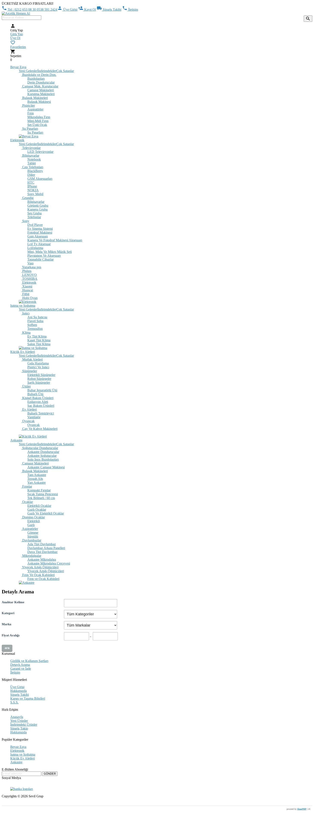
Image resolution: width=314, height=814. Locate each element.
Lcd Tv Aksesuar (39, 244)
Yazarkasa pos (31, 267)
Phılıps (26, 271)
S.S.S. (14, 702)
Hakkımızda (18, 691)
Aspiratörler (35, 109)
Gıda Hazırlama (38, 363)
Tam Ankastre (36, 475)
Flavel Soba (35, 321)
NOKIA (33, 190)
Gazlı (31, 525)
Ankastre (16, 440)
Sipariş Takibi (109, 9)
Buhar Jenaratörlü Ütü (42, 390)
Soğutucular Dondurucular (39, 448)
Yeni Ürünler (19, 721)
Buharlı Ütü (35, 394)
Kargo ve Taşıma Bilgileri (27, 698)
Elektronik (17, 140)
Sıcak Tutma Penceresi (42, 494)
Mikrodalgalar (31, 555)
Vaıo (30, 263)
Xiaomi (26, 286)
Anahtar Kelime (13, 602)
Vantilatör (33, 417)
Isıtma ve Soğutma (22, 305)
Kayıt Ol (87, 9)
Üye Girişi (67, 9)
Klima (26, 332)
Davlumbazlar (31, 540)
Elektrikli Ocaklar (39, 505)
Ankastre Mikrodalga (41, 559)
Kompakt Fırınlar (39, 490)
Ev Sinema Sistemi (40, 228)
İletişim (130, 9)
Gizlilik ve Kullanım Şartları (29, 661)
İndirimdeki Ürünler (23, 724)
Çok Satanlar (65, 71)
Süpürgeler (29, 371)
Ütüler (26, 386)
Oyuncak (28, 421)
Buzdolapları (36, 78)
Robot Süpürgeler (39, 378)
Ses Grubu (34, 213)
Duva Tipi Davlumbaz (42, 552)
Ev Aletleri (29, 409)
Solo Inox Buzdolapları (43, 459)
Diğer (31, 175)
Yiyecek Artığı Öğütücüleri (40, 567)
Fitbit (25, 294)
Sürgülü (32, 536)
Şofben (32, 325)
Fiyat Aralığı (10, 635)
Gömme (32, 532)
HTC (30, 182)
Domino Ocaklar (33, 517)
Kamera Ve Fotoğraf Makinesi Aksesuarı (54, 240)
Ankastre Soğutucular (42, 455)
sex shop (7, 803)
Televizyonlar (31, 148)
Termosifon (35, 328)
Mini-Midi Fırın (37, 121)
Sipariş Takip (19, 728)
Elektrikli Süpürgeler (41, 375)
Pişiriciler (28, 105)
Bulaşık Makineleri (34, 98)
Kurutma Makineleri (41, 94)
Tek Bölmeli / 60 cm (41, 498)
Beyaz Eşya (18, 67)
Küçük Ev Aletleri (22, 352)
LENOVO (29, 275)
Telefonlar (34, 217)
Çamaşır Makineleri (40, 90)
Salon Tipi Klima (38, 344)
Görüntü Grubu (37, 205)
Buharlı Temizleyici (40, 413)
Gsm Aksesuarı (37, 236)
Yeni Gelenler (28, 71)
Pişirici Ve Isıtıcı (38, 367)
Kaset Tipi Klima (38, 340)
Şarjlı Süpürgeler (38, 382)
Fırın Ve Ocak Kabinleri (38, 575)
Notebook (34, 159)
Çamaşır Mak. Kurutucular (39, 86)
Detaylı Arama (20, 665)
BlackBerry (35, 171)
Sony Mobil (35, 194)
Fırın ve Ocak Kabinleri (43, 579)
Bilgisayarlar (30, 155)
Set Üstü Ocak (37, 125)
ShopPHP (301, 809)
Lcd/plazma (35, 248)
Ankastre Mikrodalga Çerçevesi (48, 563)
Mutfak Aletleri (32, 359)
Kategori (8, 613)
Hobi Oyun (29, 298)
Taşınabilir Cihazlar (40, 259)
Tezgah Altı (35, 479)
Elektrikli (33, 521)
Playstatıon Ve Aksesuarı (44, 255)
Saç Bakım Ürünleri (40, 405)
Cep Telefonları (32, 167)
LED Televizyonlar (40, 151)
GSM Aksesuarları (39, 178)
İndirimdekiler (46, 71)
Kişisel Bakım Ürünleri (37, 398)
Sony (25, 221)
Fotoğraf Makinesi (39, 232)
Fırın (30, 113)
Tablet (31, 163)
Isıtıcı (25, 313)
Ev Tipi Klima (37, 336)
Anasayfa (16, 717)
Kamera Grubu (37, 209)
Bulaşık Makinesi (39, 101)
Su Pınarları (29, 128)
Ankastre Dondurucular (43, 452)
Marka (6, 624)
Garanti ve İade (20, 668)
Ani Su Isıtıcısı (37, 317)
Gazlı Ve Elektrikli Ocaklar (45, 513)
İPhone (32, 186)
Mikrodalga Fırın (38, 117)
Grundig (27, 198)
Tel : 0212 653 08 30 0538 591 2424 (29, 9)
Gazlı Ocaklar (36, 509)
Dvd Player (35, 225)
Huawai (27, 290)
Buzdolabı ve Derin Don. (38, 75)
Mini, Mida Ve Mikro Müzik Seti (49, 252)
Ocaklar (27, 502)
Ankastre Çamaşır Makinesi (46, 467)
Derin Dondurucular (41, 82)
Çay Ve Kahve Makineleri (39, 429)
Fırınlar (26, 486)
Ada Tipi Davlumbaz (41, 544)
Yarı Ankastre (36, 482)
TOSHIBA (29, 278)
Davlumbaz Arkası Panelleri (46, 548)
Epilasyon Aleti (37, 402)
